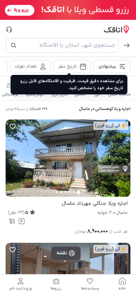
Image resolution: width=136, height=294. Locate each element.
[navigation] (122, 284)
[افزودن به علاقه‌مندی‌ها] (13, 126)
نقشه (61, 253)
